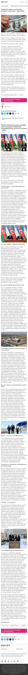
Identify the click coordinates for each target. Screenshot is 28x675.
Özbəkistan (23, 625)
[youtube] (18, 661)
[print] (16, 113)
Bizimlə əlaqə (19, 649)
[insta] (5, 661)
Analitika (3, 13)
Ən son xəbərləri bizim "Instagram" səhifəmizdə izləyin (12, 100)
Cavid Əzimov (7, 106)
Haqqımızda (4, 649)
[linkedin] (13, 113)
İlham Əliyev (5, 6)
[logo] (4, 2)
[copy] (18, 113)
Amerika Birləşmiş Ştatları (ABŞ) (9, 94)
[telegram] (8, 113)
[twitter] (10, 113)
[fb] (2, 113)
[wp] (5, 113)
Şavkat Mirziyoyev (14, 625)
